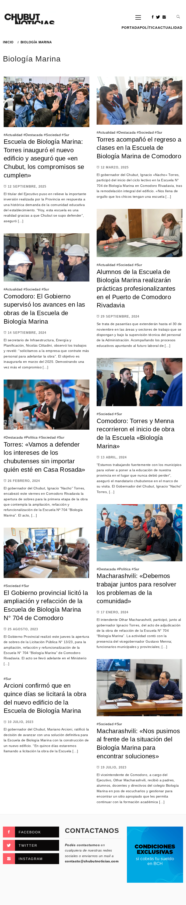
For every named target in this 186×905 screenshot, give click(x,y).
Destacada (34, 135)
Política (149, 28)
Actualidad (170, 28)
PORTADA (131, 28)
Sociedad (53, 135)
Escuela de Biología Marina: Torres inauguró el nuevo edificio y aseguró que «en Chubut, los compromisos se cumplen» (44, 158)
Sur (67, 135)
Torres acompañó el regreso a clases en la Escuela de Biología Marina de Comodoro (139, 148)
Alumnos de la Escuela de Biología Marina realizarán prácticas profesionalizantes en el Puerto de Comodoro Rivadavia (136, 288)
